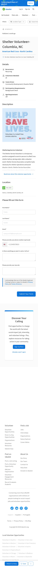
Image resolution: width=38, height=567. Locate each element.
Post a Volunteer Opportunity (10, 465)
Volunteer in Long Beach (10, 560)
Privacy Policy (18, 521)
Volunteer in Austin (24, 547)
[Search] (33, 9)
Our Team (23, 461)
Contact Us (24, 464)
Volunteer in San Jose (25, 540)
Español (18, 515)
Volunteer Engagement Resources (9, 477)
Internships (24, 433)
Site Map (28, 521)
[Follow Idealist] (12, 508)
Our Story (23, 458)
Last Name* (5, 219)
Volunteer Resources (8, 444)
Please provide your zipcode (11, 265)
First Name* (6, 208)
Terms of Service (16, 284)
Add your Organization (9, 470)
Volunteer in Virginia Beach (11, 550)
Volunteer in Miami (8, 557)
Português (26, 515)
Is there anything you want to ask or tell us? (15, 251)
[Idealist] (6, 9)
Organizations (10, 440)
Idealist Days (9, 449)
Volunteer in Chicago (9, 553)
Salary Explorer (25, 439)
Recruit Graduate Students (10, 483)
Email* (4, 229)
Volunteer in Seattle (9, 540)
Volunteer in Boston (9, 543)
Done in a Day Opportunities (9, 436)
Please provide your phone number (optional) (16, 240)
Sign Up (27, 9)
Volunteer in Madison (26, 553)
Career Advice (24, 442)
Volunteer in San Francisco (27, 543)
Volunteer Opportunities (9, 431)
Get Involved (5, 15)
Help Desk (23, 468)
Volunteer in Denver (8, 547)
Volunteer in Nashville (24, 557)
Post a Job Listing (11, 461)
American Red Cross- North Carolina (17, 51)
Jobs (22, 430)
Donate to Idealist (26, 471)
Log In (21, 9)
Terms (9, 521)
